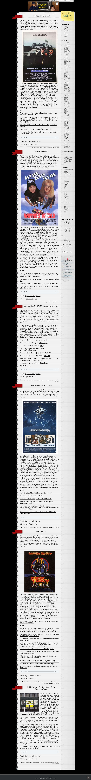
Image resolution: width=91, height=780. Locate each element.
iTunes (65, 29)
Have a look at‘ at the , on (39, 133)
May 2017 (66, 111)
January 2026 (66, 42)
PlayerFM (66, 35)
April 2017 (66, 112)
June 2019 (66, 84)
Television (53, 762)
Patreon (65, 26)
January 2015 (66, 141)
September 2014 (67, 146)
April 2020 (66, 73)
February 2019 (67, 88)
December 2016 (67, 116)
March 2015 (66, 139)
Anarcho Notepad (45, 778)
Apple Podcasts (29, 144)
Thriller (56, 762)
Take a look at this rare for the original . (39, 284)
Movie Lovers (38, 379)
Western (65, 215)
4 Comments (57, 302)
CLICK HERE (48, 353)
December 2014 (67, 143)
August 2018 (66, 95)
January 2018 (66, 102)
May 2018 (66, 98)
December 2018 (67, 90)
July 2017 (66, 109)
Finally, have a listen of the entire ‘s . (38, 512)
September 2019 (67, 80)
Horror (31, 379)
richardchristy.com (43, 343)
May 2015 (66, 137)
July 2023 (66, 54)
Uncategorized (48, 527)
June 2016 (66, 123)
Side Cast (44, 762)
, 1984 (41, 385)
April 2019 (66, 86)
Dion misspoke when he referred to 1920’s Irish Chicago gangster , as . (39, 622)
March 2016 (66, 126)
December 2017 (67, 103)
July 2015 (66, 135)
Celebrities (27, 379)
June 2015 (66, 136)
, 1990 (41, 531)
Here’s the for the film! (36, 493)
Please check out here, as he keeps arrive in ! (38, 114)
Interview (34, 379)
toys (65, 212)
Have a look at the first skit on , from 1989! (39, 280)
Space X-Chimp (53, 778)
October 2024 (66, 46)
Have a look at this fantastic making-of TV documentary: (36, 634)
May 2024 (66, 49)
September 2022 (67, 61)
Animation (36, 681)
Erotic (65, 186)
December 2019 (67, 77)
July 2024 (66, 48)
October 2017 (66, 106)
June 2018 (66, 97)
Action (38, 147)
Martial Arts (66, 196)
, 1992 (41, 151)
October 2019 (66, 79)
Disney (65, 184)
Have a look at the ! (31, 496)
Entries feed (66, 239)
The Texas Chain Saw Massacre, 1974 (68, 160)
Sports (65, 209)
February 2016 (67, 127)
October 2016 (66, 119)
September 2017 (67, 107)
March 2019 (66, 87)
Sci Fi (65, 205)
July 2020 (66, 70)
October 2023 (66, 53)
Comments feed (67, 240)
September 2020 (67, 67)
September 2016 (67, 120)
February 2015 (66, 140)
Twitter (65, 28)
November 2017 (67, 104)
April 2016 (66, 125)
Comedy (48, 147)
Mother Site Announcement (67, 155)
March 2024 (66, 50)
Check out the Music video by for (36, 499)
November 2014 (67, 144)
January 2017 (66, 115)
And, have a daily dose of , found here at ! (38, 667)
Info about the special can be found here (45, 631)
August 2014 (66, 147)
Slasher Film (48, 762)
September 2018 (67, 94)
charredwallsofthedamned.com (29, 350)
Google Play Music (67, 30)
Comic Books (51, 681)
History (65, 191)
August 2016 (66, 121)
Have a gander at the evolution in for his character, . (39, 639)
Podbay (65, 36)
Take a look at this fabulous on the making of (38, 125)
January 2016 (66, 128)
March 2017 (66, 113)
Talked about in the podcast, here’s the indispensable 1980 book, (38, 657)
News (65, 200)
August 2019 (66, 82)
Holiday (65, 192)
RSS (36, 144)
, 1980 (41, 16)
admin (65, 223)
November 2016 (67, 117)
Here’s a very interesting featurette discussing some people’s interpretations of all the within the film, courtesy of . (39, 507)
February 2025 (67, 43)
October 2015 (66, 132)
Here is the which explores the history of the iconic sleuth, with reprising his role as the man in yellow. (39, 630)
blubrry (65, 32)
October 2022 (66, 60)
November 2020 (67, 65)
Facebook (66, 27)
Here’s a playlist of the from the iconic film (35, 129)
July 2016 (66, 122)
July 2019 (66, 83)
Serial (50, 683)
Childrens (34, 527)
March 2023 (66, 58)
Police (47, 683)
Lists (41, 762)
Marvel (65, 197)
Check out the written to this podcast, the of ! (39, 747)
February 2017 (66, 114)
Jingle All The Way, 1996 (68, 158)
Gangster (44, 683)
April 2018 (66, 99)
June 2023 (66, 55)
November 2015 (67, 131)
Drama (40, 527)
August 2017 (66, 108)
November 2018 (67, 91)
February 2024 (67, 51)
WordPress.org (67, 241)
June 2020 (66, 71)
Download (38, 141)
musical (51, 147)
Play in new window (30, 141)
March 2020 (66, 74)
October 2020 (67, 66)
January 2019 (66, 89)
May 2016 (66, 124)
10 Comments (56, 147)
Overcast (66, 34)
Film (65, 188)
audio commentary (68, 174)
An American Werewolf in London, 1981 (67, 276)
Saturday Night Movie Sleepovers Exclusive (49, 379)
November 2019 (67, 78)
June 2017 (66, 110)
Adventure (41, 147)
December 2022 (67, 59)
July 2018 (66, 96)
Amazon (24, 360)
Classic (45, 147)
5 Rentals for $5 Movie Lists (68, 170)
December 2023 (67, 52)
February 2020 (67, 75)
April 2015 (66, 138)
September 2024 (67, 47)
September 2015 (67, 133)
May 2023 (66, 57)
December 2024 (67, 45)
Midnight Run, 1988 (68, 157)
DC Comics (66, 183)
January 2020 (66, 76)
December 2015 (67, 129)
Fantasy (43, 527)
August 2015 (66, 134)
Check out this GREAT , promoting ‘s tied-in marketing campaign (39, 652)
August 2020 (66, 69)
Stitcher (65, 31)
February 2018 (67, 101)
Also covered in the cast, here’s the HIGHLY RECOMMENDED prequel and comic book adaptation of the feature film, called (39, 661)
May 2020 (66, 72)
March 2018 (66, 100)
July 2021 (66, 64)
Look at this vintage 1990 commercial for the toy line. (37, 649)
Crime (55, 681)
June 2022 (66, 63)
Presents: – (41, 688)
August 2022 (66, 62)
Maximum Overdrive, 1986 (68, 162)
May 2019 (66, 85)
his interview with (35, 742)
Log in (65, 238)
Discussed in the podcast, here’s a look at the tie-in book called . (39, 287)
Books (27, 762)
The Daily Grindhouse (25, 120)
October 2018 (66, 92)
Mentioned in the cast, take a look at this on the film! (36, 502)
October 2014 (66, 145)
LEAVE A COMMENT (55, 527)
